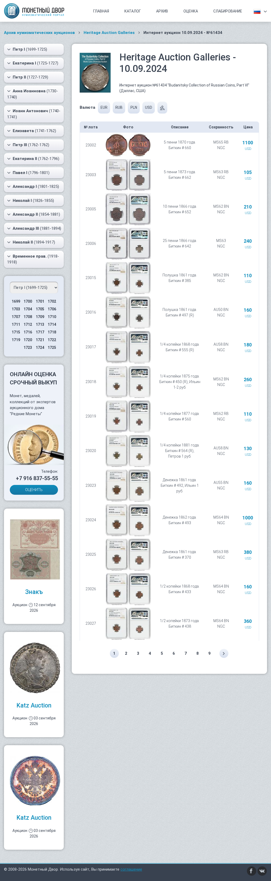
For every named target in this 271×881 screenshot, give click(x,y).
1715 (16, 332)
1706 (52, 309)
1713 (40, 324)
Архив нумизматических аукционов (39, 32)
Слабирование (227, 11)
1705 (40, 309)
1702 (52, 301)
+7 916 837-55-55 (37, 478)
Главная (101, 11)
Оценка (190, 11)
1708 (28, 317)
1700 (28, 301)
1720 (28, 340)
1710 (52, 317)
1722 (52, 340)
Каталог (132, 11)
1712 (28, 324)
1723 (28, 347)
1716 (28, 332)
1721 (40, 340)
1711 (16, 324)
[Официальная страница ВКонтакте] (262, 870)
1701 (40, 301)
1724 (40, 347)
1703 (16, 309)
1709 (40, 317)
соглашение (131, 869)
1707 (16, 317)
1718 (52, 332)
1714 (52, 324)
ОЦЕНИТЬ (34, 489)
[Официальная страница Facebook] (251, 870)
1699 (16, 301)
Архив (162, 11)
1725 (52, 347)
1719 (16, 340)
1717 (40, 332)
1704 (28, 309)
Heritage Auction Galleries (109, 32)
